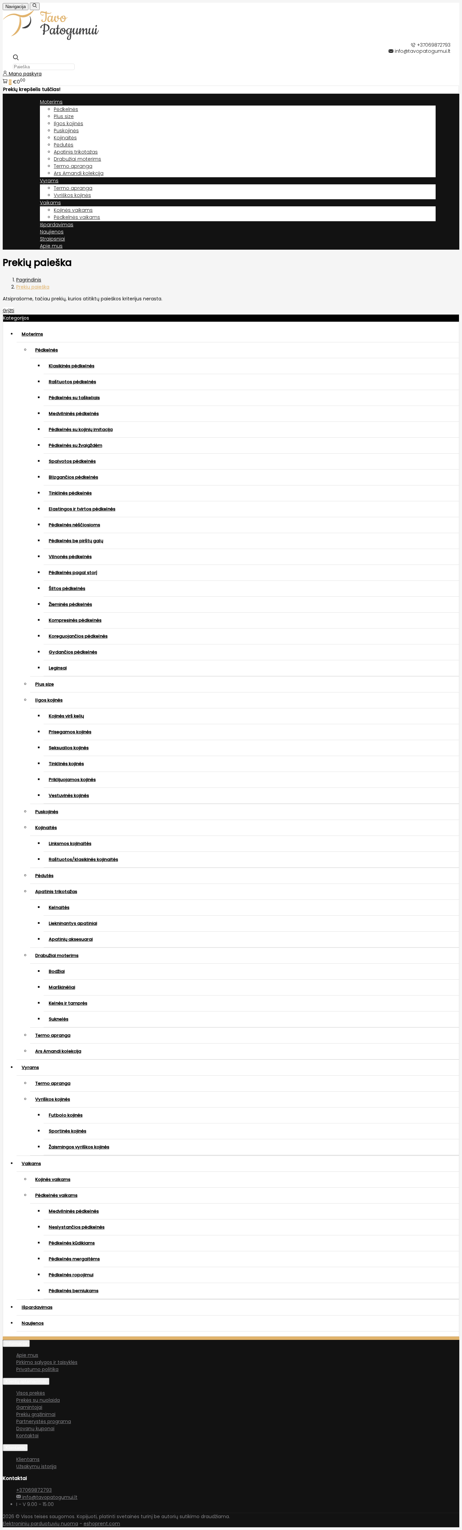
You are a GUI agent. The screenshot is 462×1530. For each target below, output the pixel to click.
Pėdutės (63, 144)
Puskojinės (66, 130)
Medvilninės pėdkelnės (74, 413)
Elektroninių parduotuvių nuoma (40, 1523)
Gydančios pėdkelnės (73, 652)
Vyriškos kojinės (72, 195)
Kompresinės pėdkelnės (75, 620)
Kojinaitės (65, 137)
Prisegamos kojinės (70, 732)
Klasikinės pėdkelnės (71, 366)
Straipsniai (52, 238)
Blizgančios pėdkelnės (73, 477)
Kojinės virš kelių (66, 716)
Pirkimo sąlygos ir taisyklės (46, 1362)
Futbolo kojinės (66, 1115)
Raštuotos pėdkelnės (72, 382)
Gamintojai (29, 1407)
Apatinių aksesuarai (71, 939)
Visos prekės (30, 1393)
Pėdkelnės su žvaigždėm (75, 445)
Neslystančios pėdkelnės (77, 1227)
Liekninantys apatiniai (73, 923)
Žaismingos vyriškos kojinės (79, 1147)
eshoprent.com (102, 1523)
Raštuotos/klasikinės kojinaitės (83, 859)
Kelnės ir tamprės (68, 1003)
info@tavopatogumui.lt (49, 1497)
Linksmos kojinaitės (70, 843)
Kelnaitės (59, 907)
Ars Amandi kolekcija (78, 173)
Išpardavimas (56, 224)
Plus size (64, 116)
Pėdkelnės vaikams (77, 217)
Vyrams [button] (49, 180)
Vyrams (30, 1067)
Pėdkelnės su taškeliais (74, 397)
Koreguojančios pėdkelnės (78, 636)
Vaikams (31, 1163)
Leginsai (58, 668)
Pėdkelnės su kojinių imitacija (81, 429)
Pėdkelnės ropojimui (71, 1275)
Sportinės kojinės (67, 1131)
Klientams (15, 1447)
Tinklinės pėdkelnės (70, 493)
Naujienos (52, 231)
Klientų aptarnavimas (26, 1381)
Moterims (32, 334)
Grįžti (8, 310)
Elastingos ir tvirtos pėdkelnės (82, 509)
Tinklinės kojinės (66, 763)
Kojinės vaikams (73, 210)
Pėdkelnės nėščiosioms (74, 525)
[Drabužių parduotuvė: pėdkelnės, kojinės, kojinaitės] (63, 38)
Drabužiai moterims (77, 159)
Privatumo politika (37, 1369)
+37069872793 (34, 1490)
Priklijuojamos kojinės (72, 779)
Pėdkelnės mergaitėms (74, 1259)
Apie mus (51, 246)
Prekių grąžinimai (35, 1414)
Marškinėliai (62, 987)
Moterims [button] (51, 101)
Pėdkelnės (66, 109)
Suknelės (58, 1019)
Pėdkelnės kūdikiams (72, 1243)
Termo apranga (73, 166)
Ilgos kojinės (68, 123)
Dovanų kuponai (35, 1428)
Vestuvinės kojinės (69, 795)
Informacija (16, 1343)
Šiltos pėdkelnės (67, 588)
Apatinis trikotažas (76, 152)
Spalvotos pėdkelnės (72, 461)
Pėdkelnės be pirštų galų (76, 541)
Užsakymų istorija (36, 1466)
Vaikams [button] (50, 202)
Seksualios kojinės (69, 748)
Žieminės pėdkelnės (70, 604)
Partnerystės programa (43, 1421)
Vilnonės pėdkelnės (70, 556)
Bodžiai (57, 971)
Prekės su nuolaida (38, 1400)
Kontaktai (27, 1435)
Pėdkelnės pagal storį (73, 572)
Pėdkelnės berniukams (73, 1290)
